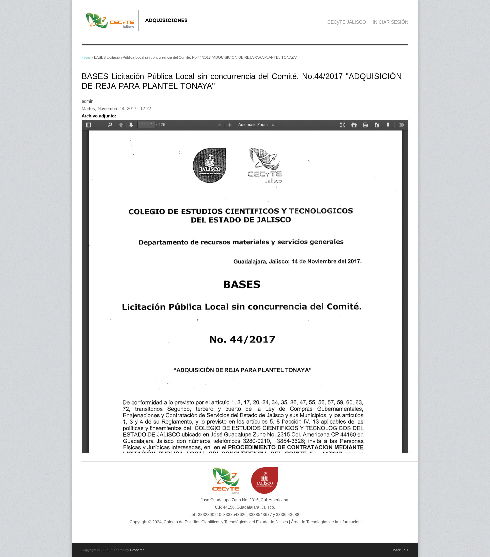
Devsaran (137, 550)
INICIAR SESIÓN (390, 22)
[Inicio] (145, 29)
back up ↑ (400, 550)
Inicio (86, 57)
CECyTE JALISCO (346, 22)
